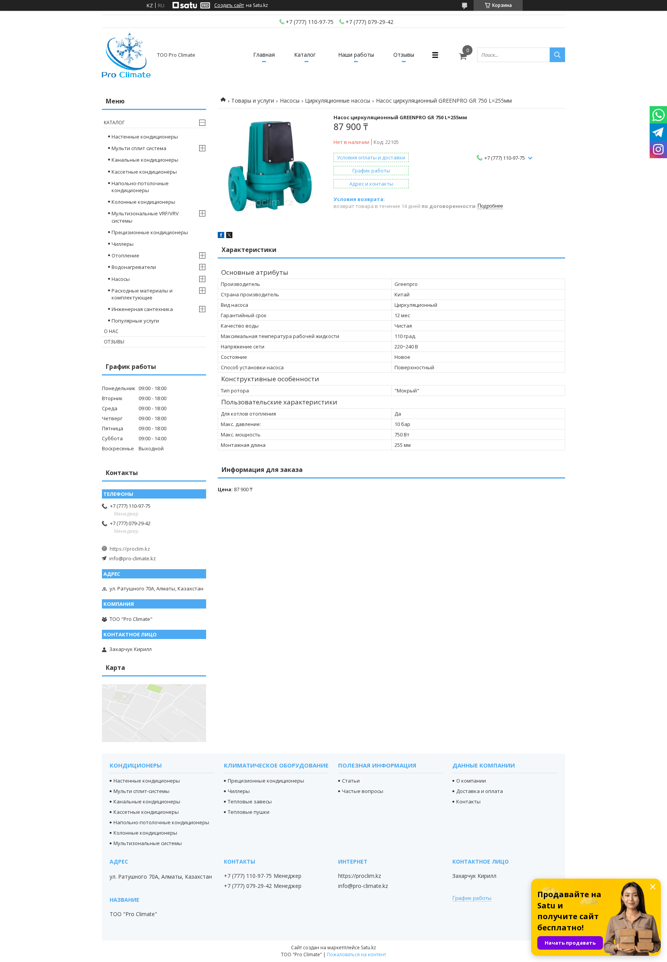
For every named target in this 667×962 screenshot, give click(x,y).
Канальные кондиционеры (145, 159)
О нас (111, 331)
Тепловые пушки (248, 811)
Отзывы (403, 54)
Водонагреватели (134, 267)
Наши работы (356, 54)
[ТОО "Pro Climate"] (126, 55)
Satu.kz (368, 947)
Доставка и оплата (479, 791)
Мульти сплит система (139, 148)
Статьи (351, 780)
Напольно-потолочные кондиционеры (140, 187)
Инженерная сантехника (142, 309)
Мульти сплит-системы (141, 791)
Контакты (468, 801)
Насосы (290, 100)
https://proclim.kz (130, 549)
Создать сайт (229, 5)
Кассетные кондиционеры (144, 171)
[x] (229, 236)
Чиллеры (123, 243)
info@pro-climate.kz (132, 558)
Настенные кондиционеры (145, 136)
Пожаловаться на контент (356, 954)
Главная (264, 54)
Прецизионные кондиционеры (150, 232)
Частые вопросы (362, 791)
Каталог (305, 54)
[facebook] (221, 236)
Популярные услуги (135, 320)
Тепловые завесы (250, 801)
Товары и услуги (252, 100)
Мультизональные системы (147, 843)
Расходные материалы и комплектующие (142, 294)
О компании (471, 780)
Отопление (125, 255)
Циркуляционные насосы (337, 100)
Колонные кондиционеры (143, 201)
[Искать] (557, 54)
